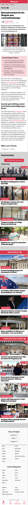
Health (3, 470)
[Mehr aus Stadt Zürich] (14, 339)
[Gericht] (14, 8)
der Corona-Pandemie (11, 82)
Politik (16, 446)
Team (16, 487)
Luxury (16, 472)
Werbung (4, 487)
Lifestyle (4, 458)
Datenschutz (5, 492)
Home (2, 4)
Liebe (3, 472)
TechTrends (17, 480)
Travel (16, 477)
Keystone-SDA (9, 21)
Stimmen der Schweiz (20, 456)
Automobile (5, 480)
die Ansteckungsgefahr (18, 120)
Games (3, 456)
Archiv (3, 461)
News (7, 4)
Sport (3, 448)
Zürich (6, 22)
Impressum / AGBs (19, 492)
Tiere (3, 477)
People (3, 451)
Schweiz (12, 4)
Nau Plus (17, 453)
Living (16, 470)
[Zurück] (1, 1)
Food (16, 475)
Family (3, 475)
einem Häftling (18, 111)
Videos (3, 453)
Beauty (3, 482)
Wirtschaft (17, 451)
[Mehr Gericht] (14, 252)
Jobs (3, 489)
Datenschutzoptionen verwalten (8, 494)
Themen (17, 458)
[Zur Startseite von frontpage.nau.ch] (14, 1)
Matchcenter (18, 448)
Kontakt (16, 489)
